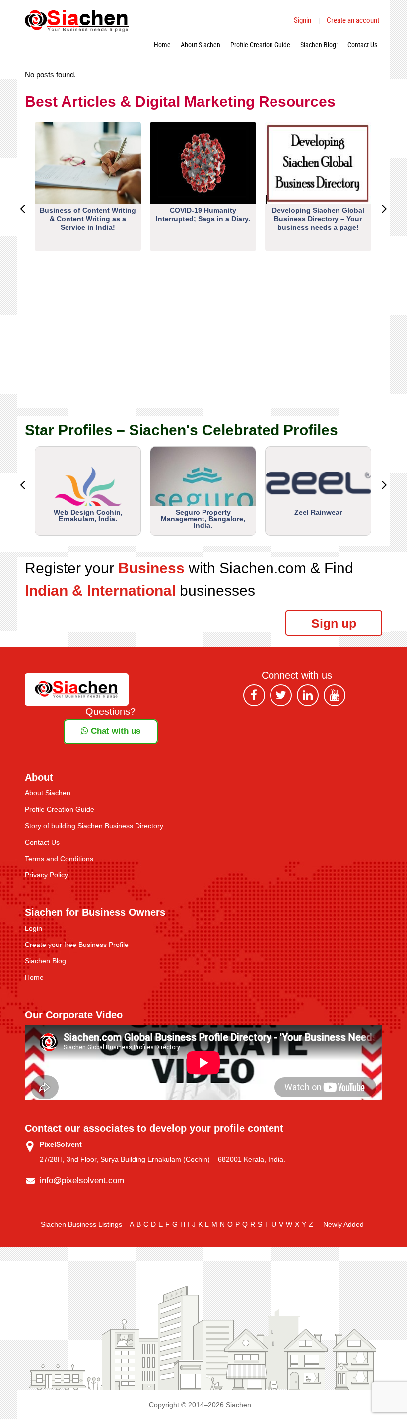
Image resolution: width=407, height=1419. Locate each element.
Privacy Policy (46, 875)
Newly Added (343, 1224)
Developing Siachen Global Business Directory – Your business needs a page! (318, 218)
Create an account (353, 20)
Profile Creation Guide (260, 44)
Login (33, 928)
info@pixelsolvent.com (82, 1180)
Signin (302, 20)
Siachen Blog (45, 961)
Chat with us (114, 731)
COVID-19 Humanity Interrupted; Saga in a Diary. (203, 214)
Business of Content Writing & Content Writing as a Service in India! (88, 218)
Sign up (333, 623)
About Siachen (200, 44)
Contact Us (362, 44)
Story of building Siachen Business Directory (94, 826)
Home (162, 44)
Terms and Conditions (59, 859)
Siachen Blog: (319, 44)
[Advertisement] (203, 338)
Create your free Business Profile (77, 944)
